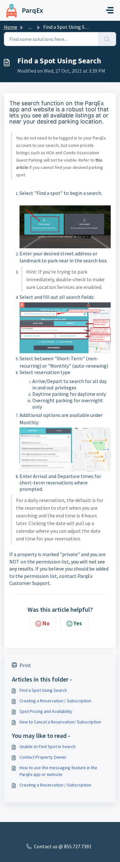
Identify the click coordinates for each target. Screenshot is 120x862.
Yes (78, 623)
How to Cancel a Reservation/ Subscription (60, 722)
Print (25, 665)
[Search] (107, 39)
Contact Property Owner (43, 757)
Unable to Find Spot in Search (48, 746)
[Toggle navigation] (109, 10)
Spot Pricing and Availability (46, 711)
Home (10, 27)
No (46, 623)
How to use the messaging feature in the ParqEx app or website (58, 771)
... (30, 27)
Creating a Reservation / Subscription (55, 701)
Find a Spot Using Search (43, 690)
